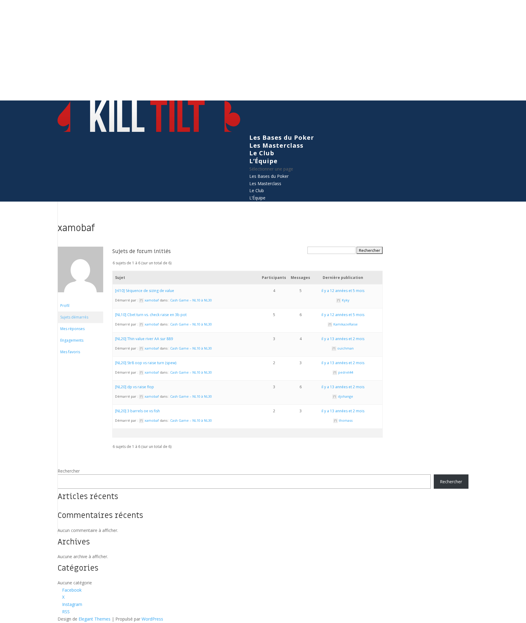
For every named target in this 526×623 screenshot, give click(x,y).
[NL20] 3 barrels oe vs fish (137, 411)
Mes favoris (70, 351)
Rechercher (69, 471)
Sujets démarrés (74, 317)
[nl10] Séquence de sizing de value (144, 290)
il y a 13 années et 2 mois (342, 338)
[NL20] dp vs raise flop (134, 386)
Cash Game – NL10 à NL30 (191, 300)
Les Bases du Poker (281, 137)
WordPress (152, 619)
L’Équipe (263, 161)
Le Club (261, 153)
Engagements (71, 340)
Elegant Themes (94, 619)
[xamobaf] (80, 297)
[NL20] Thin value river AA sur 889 (144, 338)
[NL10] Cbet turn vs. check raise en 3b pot (151, 314)
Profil (64, 305)
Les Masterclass (276, 145)
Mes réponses (72, 328)
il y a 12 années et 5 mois (342, 290)
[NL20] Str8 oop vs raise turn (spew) (145, 362)
